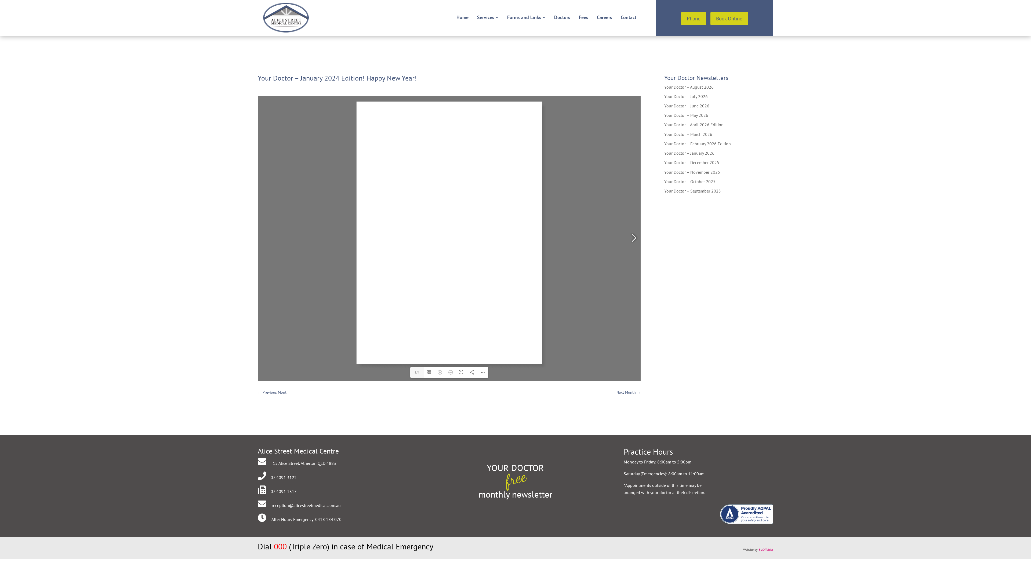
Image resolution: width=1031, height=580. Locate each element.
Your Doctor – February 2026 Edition (697, 143)
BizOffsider (765, 550)
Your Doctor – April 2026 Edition (694, 124)
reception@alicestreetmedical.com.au (306, 505)
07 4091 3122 (284, 477)
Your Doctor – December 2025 (691, 162)
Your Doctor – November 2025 (692, 172)
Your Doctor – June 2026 (686, 105)
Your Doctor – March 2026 (688, 134)
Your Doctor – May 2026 (686, 115)
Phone (693, 18)
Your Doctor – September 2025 (692, 191)
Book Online (729, 18)
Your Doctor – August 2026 (689, 87)
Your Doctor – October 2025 (690, 181)
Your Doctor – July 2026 (686, 96)
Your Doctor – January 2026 (689, 153)
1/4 (417, 372)
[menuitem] (462, 17)
